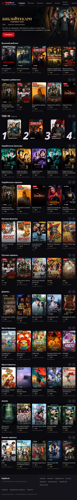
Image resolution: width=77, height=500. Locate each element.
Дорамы (49, 3)
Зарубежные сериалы (12, 182)
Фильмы (31, 3)
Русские (68, 478)
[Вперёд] (73, 43)
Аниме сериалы (66, 3)
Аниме (57, 3)
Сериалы (40, 3)
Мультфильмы (9, 328)
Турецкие (43, 482)
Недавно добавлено (11, 79)
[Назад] (69, 43)
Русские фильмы (10, 219)
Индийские (63, 482)
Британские (44, 485)
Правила (30, 490)
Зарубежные (59, 478)
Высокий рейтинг (10, 43)
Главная (22, 3)
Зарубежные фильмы (12, 146)
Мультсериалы (9, 364)
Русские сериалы (10, 255)
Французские (52, 482)
